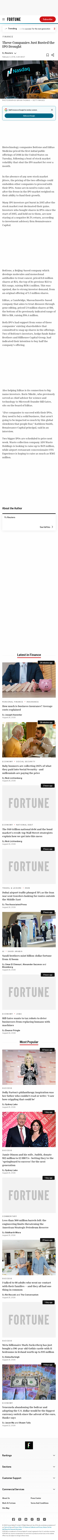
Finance (8, 37)
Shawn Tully (25, 1423)
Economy (7, 761)
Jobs (19, 1014)
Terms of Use (8, 1527)
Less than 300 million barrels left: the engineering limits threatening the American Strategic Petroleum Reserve (25, 1224)
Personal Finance (12, 702)
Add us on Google (29, 116)
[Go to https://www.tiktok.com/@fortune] (38, 1519)
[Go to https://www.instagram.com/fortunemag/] (32, 1519)
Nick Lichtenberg (13, 778)
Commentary (9, 1216)
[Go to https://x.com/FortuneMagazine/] (20, 1519)
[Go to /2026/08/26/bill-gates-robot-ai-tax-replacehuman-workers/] (29, 992)
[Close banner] (52, 109)
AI (3, 951)
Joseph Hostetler (13, 715)
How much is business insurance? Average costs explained (27, 708)
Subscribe (47, 19)
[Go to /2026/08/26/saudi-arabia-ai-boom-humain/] (29, 929)
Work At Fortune (8, 1503)
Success (7, 1088)
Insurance (33, 702)
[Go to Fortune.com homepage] (14, 19)
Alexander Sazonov (32, 965)
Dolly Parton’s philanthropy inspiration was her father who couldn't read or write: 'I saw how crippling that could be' (28, 1096)
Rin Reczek (10, 1295)
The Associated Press (16, 905)
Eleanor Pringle (12, 1031)
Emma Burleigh (12, 1357)
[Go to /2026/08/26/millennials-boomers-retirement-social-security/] (29, 739)
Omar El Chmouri (13, 965)
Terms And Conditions (39, 1503)
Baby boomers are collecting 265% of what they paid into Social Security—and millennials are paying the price (26, 769)
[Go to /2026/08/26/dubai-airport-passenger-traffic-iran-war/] (29, 866)
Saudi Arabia (15, 951)
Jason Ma (9, 1423)
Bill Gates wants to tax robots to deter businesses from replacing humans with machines (26, 1022)
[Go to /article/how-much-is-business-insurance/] (29, 680)
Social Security (25, 761)
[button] (9, 53)
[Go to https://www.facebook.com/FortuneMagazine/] (13, 1519)
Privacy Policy (18, 1527)
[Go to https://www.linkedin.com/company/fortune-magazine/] (26, 1519)
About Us (6, 1498)
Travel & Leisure (12, 888)
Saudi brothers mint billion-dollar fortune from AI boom (27, 957)
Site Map (5, 1508)
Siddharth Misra (13, 1233)
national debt (24, 825)
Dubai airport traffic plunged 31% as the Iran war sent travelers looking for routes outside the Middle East (28, 896)
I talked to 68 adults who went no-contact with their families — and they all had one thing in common (26, 1286)
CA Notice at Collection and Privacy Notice (35, 1527)
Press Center (36, 1498)
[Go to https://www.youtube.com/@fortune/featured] (44, 1519)
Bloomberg (7, 967)
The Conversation (29, 1295)
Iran (27, 888)
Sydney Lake (11, 1105)
